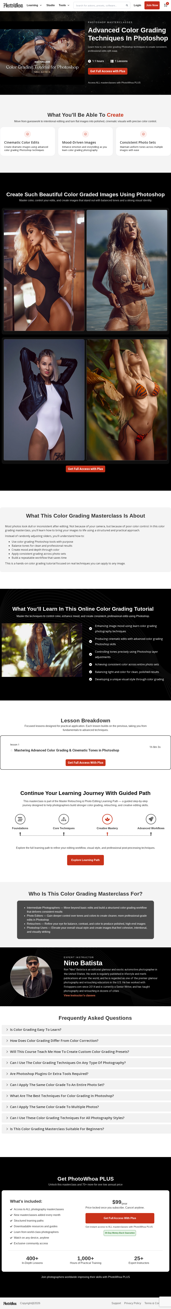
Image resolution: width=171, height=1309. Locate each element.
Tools (62, 5)
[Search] (127, 5)
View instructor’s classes (79, 995)
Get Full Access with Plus (107, 71)
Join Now (152, 5)
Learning (32, 5)
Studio (50, 5)
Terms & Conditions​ (156, 1303)
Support (116, 1303)
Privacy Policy (132, 1303)
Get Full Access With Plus (85, 762)
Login (137, 5)
